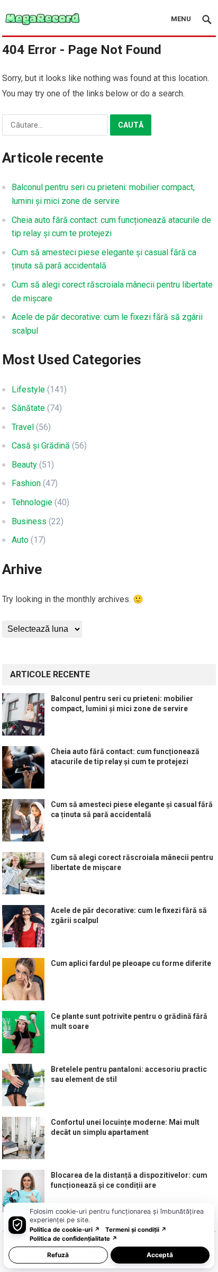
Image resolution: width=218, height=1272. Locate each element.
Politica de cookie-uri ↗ (65, 1229)
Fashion (26, 483)
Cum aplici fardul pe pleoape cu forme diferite (131, 963)
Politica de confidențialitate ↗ (73, 1238)
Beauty (24, 465)
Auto (20, 540)
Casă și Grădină (41, 446)
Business (29, 521)
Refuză (58, 1255)
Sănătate (28, 408)
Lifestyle (28, 389)
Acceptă (160, 1255)
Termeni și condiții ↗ (136, 1229)
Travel (23, 427)
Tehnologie (32, 502)
